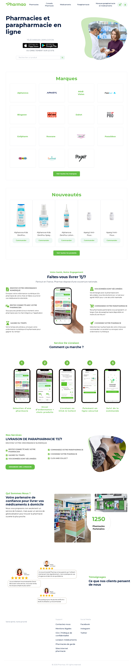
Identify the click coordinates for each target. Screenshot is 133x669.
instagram (85, 629)
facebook (85, 624)
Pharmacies (34, 5)
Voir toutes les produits (66, 253)
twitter (84, 633)
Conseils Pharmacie (49, 5)
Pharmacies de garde (65, 644)
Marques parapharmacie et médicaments (105, 5)
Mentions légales (63, 629)
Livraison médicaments (66, 640)
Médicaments (65, 5)
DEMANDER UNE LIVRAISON (20, 467)
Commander (21, 240)
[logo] (16, 5)
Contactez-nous (63, 624)
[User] (125, 5)
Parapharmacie (83, 5)
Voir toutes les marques (66, 174)
